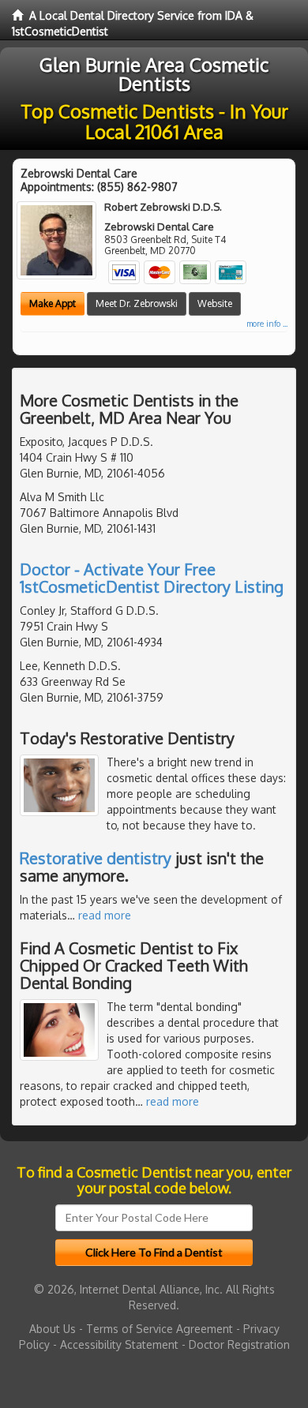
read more (104, 915)
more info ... (266, 323)
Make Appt (52, 303)
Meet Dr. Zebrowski (137, 303)
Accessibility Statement (119, 1344)
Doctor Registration (239, 1344)
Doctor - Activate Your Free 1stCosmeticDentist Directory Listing (152, 578)
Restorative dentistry (95, 858)
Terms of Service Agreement (159, 1328)
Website (214, 303)
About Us (52, 1328)
